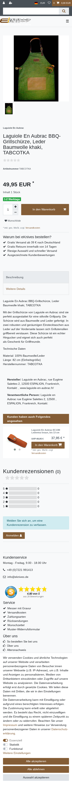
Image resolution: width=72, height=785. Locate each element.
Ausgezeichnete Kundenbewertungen (31, 255)
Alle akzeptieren (36, 761)
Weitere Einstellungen (17, 753)
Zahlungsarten (16, 616)
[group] (17, 441)
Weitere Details (15, 288)
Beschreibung (14, 277)
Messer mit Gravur (19, 608)
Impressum (10, 725)
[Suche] (64, 11)
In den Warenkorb (44, 209)
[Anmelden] (4, 3)
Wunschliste (14, 220)
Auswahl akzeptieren (36, 777)
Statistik (14, 744)
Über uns (13, 645)
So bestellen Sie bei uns (22, 641)
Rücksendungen (17, 620)
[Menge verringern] (15, 212)
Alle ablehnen (36, 769)
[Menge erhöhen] (15, 207)
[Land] (36, 3)
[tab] (36, 277)
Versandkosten (32, 228)
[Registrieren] (11, 3)
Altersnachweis (16, 649)
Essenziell (15, 740)
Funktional (16, 748)
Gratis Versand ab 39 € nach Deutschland (33, 242)
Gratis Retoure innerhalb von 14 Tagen (32, 246)
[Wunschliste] (49, 3)
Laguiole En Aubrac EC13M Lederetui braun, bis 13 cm (45, 431)
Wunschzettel (15, 625)
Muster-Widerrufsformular (23, 629)
